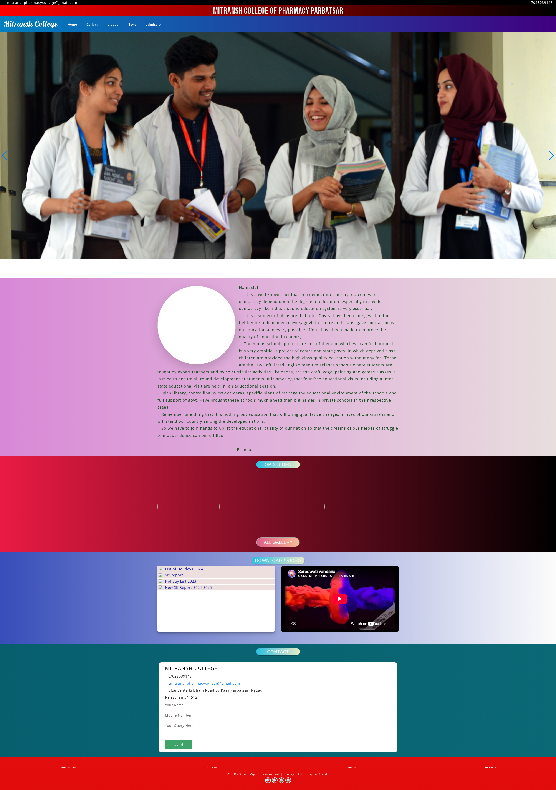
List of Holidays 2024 (183, 569)
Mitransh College (30, 25)
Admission (68, 767)
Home (73, 24)
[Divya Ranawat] (247, 506)
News (132, 24)
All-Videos (349, 767)
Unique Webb (316, 774)
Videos (112, 24)
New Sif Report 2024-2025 (188, 587)
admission (154, 24)
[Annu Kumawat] (185, 506)
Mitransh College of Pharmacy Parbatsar (278, 11)
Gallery (91, 24)
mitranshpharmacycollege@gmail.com (205, 683)
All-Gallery (209, 767)
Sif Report (173, 575)
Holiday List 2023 (180, 581)
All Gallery (278, 542)
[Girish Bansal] (309, 506)
